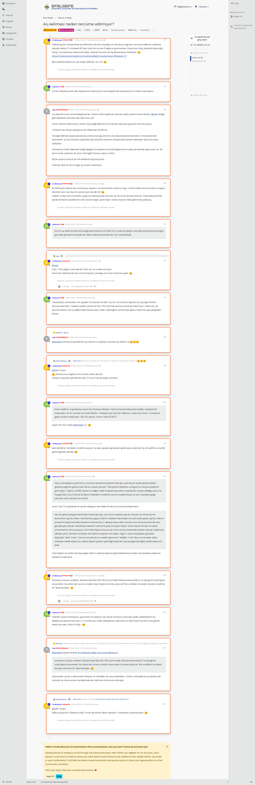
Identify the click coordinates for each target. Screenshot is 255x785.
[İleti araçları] (160, 75)
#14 (164, 612)
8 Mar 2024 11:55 (82, 575)
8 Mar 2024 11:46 (82, 443)
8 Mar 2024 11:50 (72, 476)
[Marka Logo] (46, 7)
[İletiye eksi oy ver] (154, 75)
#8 (164, 337)
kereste (66, 40)
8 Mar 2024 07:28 (82, 40)
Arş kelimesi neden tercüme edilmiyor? (98, 652)
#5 (164, 224)
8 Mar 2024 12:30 (77, 648)
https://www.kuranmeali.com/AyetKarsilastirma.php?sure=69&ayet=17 (89, 56)
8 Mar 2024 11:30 (78, 261)
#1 (165, 40)
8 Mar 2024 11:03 (72, 86)
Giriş (59, 776)
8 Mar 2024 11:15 (81, 183)
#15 (164, 648)
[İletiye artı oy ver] (145, 75)
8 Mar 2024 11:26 (72, 224)
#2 (164, 86)
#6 (164, 260)
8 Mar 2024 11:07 (76, 109)
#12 (164, 476)
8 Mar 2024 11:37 (78, 366)
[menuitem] (242, 3)
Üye (54, 110)
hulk (62, 86)
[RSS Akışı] (154, 30)
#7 (165, 297)
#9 (164, 365)
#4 (164, 183)
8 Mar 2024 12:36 (78, 704)
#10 (164, 402)
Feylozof (56, 87)
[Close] (167, 746)
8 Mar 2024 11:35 (72, 297)
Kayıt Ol (50, 776)
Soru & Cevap (67, 30)
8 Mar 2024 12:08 (72, 612)
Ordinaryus (57, 40)
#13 (164, 575)
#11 (164, 443)
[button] (13, 33)
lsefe (74, 7)
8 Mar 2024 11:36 (76, 337)
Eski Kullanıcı (62, 109)
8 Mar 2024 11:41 (72, 402)
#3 (164, 109)
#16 (164, 704)
